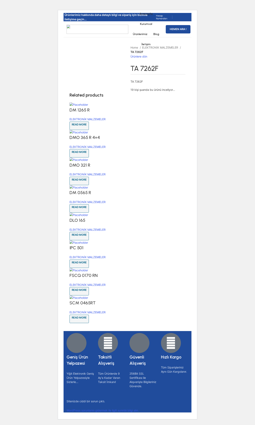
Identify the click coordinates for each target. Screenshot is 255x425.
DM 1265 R (80, 110)
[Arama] (164, 29)
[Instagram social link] (186, 14)
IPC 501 (76, 247)
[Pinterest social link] (183, 19)
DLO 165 (77, 220)
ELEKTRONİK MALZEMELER (88, 119)
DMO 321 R (80, 165)
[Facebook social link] (177, 14)
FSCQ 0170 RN (84, 275)
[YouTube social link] (179, 19)
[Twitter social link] (181, 14)
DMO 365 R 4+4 (85, 137)
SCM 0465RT (83, 303)
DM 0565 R (80, 192)
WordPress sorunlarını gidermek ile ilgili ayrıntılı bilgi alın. (103, 410)
